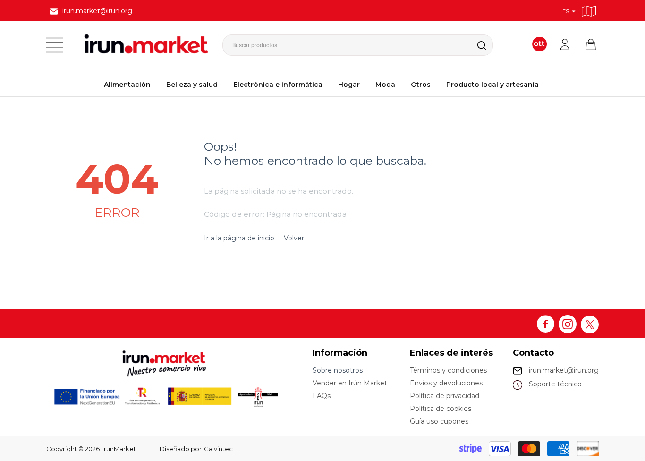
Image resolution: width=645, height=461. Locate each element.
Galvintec (218, 448)
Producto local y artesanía (492, 84)
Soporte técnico (555, 384)
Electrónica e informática (277, 84)
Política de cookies (440, 408)
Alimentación (127, 84)
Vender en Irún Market (350, 383)
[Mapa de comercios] (589, 9)
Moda (385, 84)
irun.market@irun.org (564, 370)
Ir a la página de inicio (239, 238)
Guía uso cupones (439, 421)
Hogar (349, 84)
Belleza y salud (192, 84)
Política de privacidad (444, 396)
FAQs (322, 396)
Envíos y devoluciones (446, 383)
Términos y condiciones (448, 370)
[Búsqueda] (474, 45)
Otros (421, 84)
